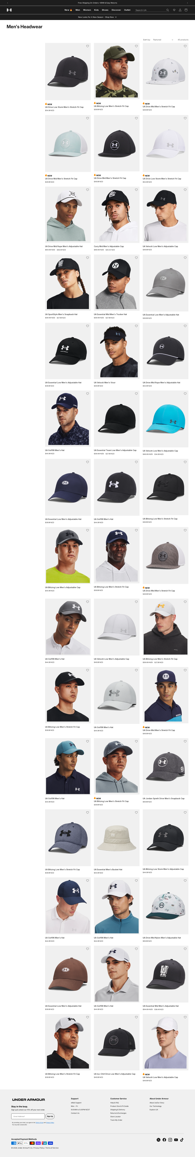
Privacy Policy (50, 1122)
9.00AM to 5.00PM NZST (80, 1110)
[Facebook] (164, 1140)
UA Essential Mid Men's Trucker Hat (110, 314)
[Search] (167, 10)
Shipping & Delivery (117, 1110)
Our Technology (156, 1106)
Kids (96, 10)
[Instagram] (170, 1140)
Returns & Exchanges (118, 1113)
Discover (116, 10)
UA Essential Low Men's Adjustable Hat (161, 315)
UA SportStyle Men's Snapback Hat (61, 314)
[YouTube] (176, 1140)
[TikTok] (182, 1140)
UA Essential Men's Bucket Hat (108, 869)
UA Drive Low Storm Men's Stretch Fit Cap (64, 107)
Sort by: (146, 40)
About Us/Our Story (157, 1103)
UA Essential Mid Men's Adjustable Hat (161, 1006)
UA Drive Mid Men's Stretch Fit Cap (159, 106)
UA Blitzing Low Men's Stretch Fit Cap (111, 106)
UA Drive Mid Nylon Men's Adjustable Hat (162, 938)
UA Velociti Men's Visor (104, 382)
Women (87, 10)
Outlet (127, 10)
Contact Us (75, 1113)
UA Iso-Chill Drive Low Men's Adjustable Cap (114, 1074)
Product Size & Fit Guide (119, 1106)
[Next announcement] (187, 2)
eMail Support (76, 1103)
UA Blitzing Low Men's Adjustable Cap (62, 587)
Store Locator (115, 1117)
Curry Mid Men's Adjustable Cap (109, 246)
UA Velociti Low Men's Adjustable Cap (160, 246)
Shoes (105, 10)
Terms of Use (39, 1122)
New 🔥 (68, 10)
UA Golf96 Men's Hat (54, 450)
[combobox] (152, 9)
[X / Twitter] (158, 1140)
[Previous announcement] (7, 2)
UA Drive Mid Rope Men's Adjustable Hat (64, 246)
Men (78, 10)
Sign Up (50, 1116)
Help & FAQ (114, 1103)
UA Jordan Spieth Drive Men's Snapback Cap (164, 798)
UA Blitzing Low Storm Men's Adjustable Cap (163, 869)
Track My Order (116, 1120)
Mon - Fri (74, 1106)
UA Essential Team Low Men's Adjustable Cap (115, 450)
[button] (186, 10)
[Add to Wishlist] (87, 46)
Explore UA (154, 1110)
